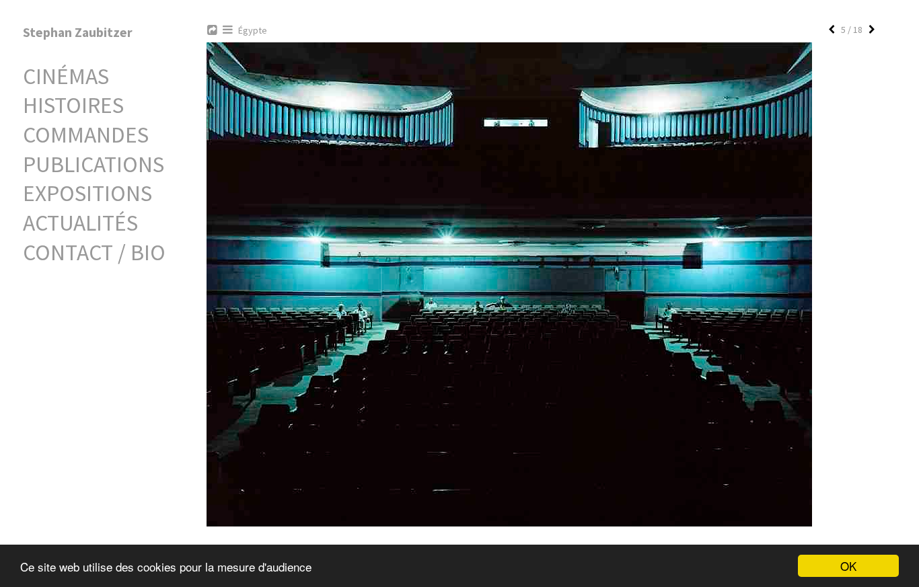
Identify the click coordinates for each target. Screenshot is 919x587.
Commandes (86, 134)
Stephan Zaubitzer (78, 32)
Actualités (80, 222)
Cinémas (66, 76)
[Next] (872, 29)
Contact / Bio (94, 252)
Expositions (87, 193)
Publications (93, 164)
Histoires (73, 105)
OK (848, 565)
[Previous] (831, 30)
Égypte (252, 30)
